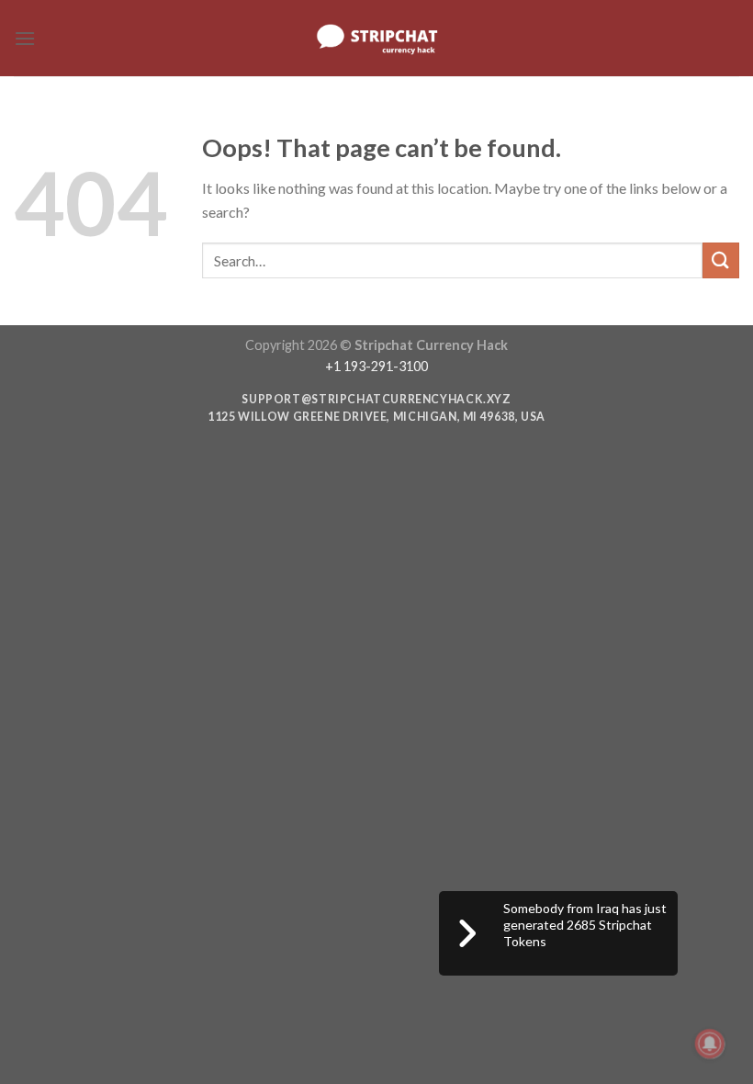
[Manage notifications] (710, 1043)
